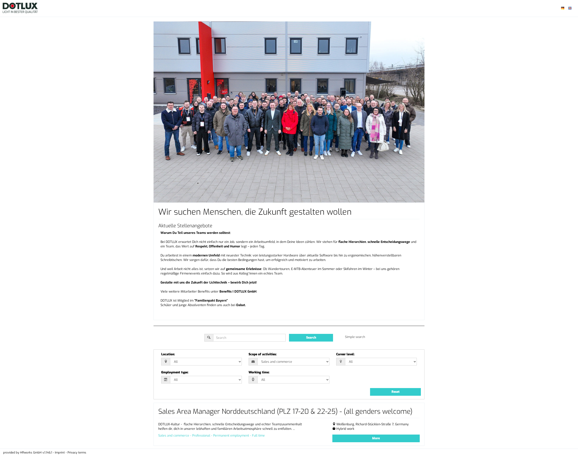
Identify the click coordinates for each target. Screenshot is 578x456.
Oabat (240, 305)
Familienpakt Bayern (211, 300)
